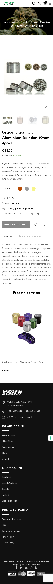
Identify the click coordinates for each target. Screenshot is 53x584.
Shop (4, 453)
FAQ (4, 525)
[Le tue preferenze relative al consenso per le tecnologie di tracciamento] (50, 438)
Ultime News (7, 441)
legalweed (28, 208)
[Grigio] (27, 189)
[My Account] (39, 3)
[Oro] (34, 189)
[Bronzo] (20, 189)
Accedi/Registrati (9, 483)
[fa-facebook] (14, 214)
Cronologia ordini (9, 501)
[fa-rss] (36, 567)
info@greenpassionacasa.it (19, 417)
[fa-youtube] (26, 567)
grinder (18, 208)
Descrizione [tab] (8, 236)
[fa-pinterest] (32, 214)
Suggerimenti (8, 447)
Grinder (16, 203)
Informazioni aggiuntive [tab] (29, 236)
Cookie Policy (8, 543)
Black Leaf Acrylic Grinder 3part (33, 362)
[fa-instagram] (31, 567)
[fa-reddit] (38, 214)
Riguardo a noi (8, 435)
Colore (6, 188)
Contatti (5, 459)
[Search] (34, 3)
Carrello (5, 489)
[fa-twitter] (20, 214)
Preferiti (5, 495)
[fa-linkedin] (26, 214)
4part (10, 208)
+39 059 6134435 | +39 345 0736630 (23, 411)
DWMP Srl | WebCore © (32, 564)
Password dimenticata (12, 519)
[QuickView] (43, 224)
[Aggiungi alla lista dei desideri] (35, 224)
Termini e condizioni (11, 531)
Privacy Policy (8, 537)
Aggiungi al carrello (16, 224)
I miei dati (6, 477)
